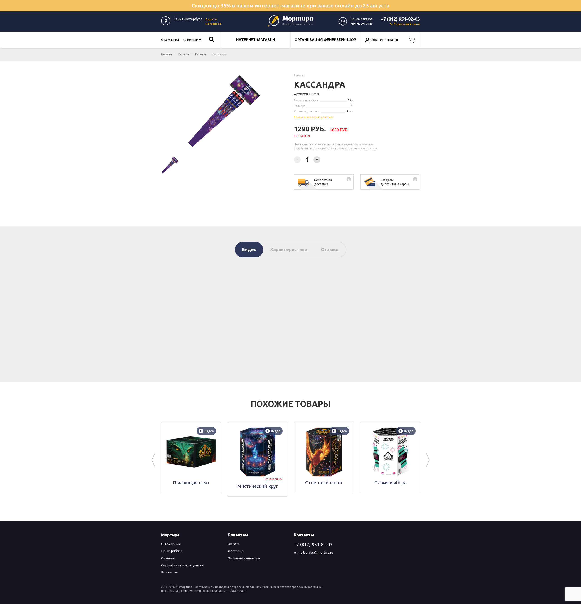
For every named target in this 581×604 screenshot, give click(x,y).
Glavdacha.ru (238, 590)
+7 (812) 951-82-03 (400, 19)
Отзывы (330, 249)
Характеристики (288, 249)
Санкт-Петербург (188, 19)
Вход (374, 39)
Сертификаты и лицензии (182, 565)
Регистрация (389, 39)
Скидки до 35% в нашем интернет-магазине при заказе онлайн (290, 5)
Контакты (169, 572)
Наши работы (172, 551)
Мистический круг (257, 486)
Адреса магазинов (213, 21)
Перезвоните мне (407, 24)
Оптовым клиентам (244, 558)
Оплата (234, 544)
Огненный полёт (324, 482)
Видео (249, 249)
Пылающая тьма (191, 482)
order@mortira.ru (319, 552)
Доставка (236, 551)
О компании (170, 40)
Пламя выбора (390, 482)
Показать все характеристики (313, 117)
